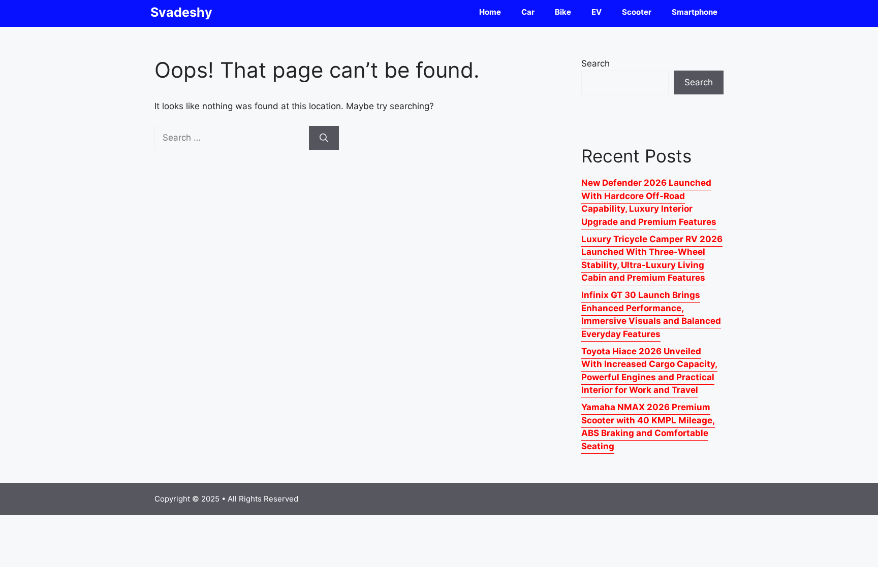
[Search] (324, 138)
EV (596, 12)
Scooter (636, 12)
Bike (563, 12)
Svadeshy (181, 12)
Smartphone (694, 12)
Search (595, 63)
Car (528, 12)
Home (490, 12)
